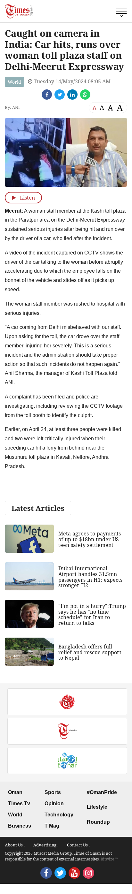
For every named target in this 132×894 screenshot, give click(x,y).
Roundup (98, 822)
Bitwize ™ (109, 859)
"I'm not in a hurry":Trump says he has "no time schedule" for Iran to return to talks (92, 614)
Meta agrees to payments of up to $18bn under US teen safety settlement (89, 539)
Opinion (54, 803)
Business (19, 826)
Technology (59, 814)
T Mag (52, 826)
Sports (53, 792)
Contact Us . (78, 845)
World (14, 82)
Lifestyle (97, 807)
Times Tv (19, 803)
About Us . (15, 845)
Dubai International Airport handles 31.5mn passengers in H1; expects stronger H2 (90, 577)
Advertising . (45, 845)
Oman (15, 792)
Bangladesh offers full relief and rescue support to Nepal (89, 652)
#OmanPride (102, 792)
